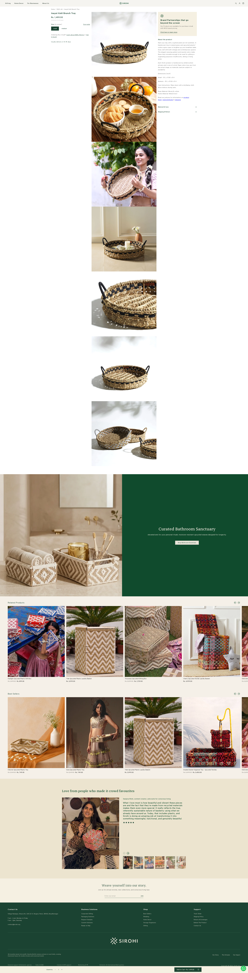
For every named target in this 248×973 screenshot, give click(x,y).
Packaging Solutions (87, 916)
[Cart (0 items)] (243, 3)
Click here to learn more (168, 32)
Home (53, 9)
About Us (45, 3)
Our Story (215, 955)
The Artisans (226, 955)
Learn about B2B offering (75, 35)
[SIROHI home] (124, 3)
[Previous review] (124, 853)
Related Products (16, 602)
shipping (178, 100)
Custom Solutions (87, 922)
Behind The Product (200, 922)
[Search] (236, 3)
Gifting (8, 3)
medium (64, 28)
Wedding (146, 916)
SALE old (59, 9)
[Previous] (235, 602)
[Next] (238, 602)
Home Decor (19, 3)
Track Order (198, 913)
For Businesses (32, 3)
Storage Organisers (149, 922)
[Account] (239, 3)
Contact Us (197, 925)
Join (142, 896)
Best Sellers (13, 694)
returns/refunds (167, 100)
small (55, 28)
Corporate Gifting (87, 913)
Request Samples (87, 919)
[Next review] (128, 853)
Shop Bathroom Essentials (187, 543)
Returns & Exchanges (200, 919)
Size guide (86, 24)
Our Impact (236, 955)
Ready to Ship (85, 925)
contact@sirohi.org (14, 924)
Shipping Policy (199, 916)
